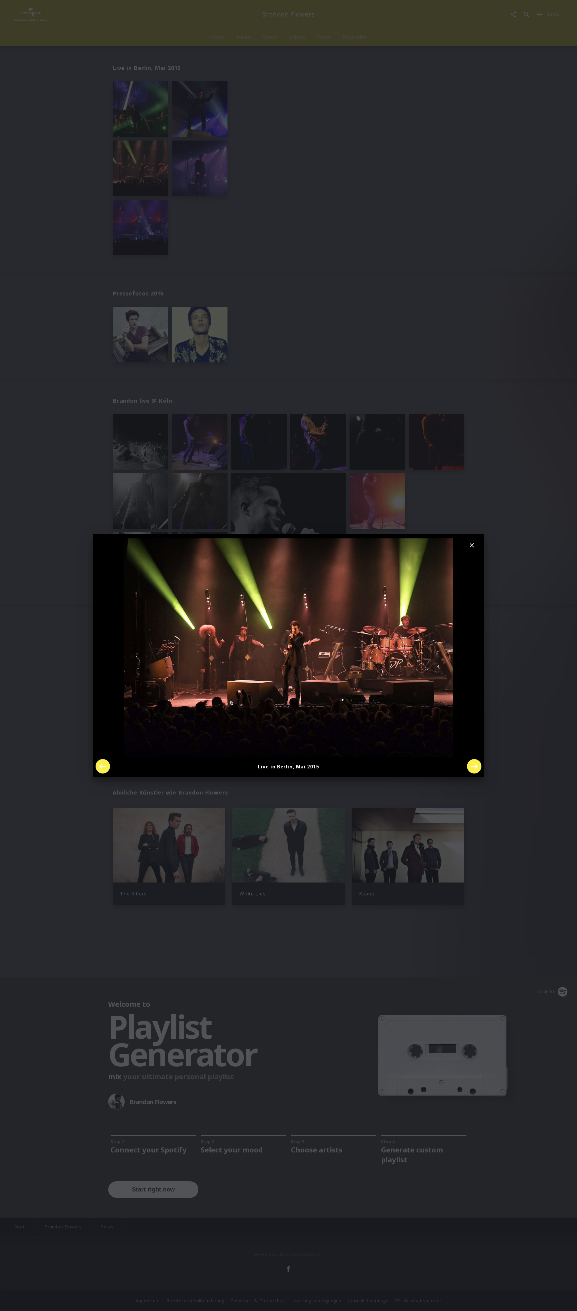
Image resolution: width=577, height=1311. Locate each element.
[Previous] (103, 766)
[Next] (474, 766)
